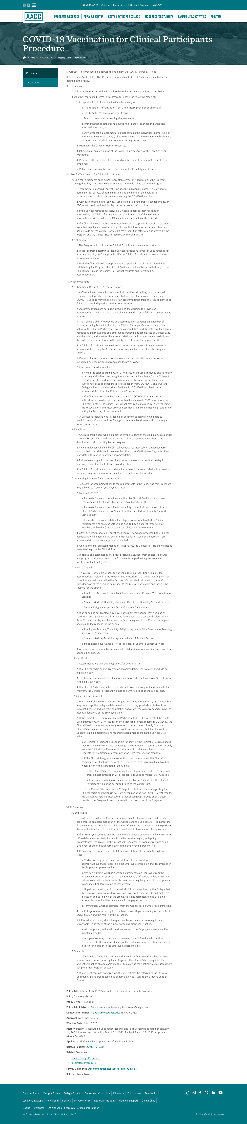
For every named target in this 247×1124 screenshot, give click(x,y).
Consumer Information (97, 1093)
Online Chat (148, 1100)
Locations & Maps (33, 1100)
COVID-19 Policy (95, 1046)
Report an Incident (104, 1100)
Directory (118, 1093)
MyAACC (157, 5)
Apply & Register (93, 16)
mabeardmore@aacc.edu (105, 1012)
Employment (134, 1093)
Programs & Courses (66, 16)
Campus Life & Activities (192, 16)
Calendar (105, 5)
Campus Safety (51, 1093)
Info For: (27, 5)
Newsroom (52, 1100)
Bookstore (145, 5)
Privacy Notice (82, 1100)
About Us (216, 16)
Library (133, 5)
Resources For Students (159, 16)
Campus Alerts (31, 1093)
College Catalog (72, 1093)
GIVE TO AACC (90, 5)
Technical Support (128, 1100)
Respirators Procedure (83, 1062)
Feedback (150, 1093)
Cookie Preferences (33, 1107)
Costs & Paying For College (124, 16)
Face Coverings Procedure (85, 1058)
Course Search (120, 5)
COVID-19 (47, 57)
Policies (34, 57)
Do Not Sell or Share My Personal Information (73, 1107)
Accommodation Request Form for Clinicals (112, 1068)
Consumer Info (33, 82)
